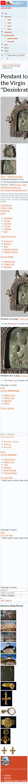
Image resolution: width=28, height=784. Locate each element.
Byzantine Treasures (12, 38)
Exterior (9, 26)
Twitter (7, 220)
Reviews (7, 243)
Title (6, 464)
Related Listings (11, 249)
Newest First (9, 261)
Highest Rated (10, 473)
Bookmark (5, 210)
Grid (6, 477)
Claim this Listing (8, 236)
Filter (3, 387)
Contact (7, 775)
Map (6, 246)
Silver (3, 176)
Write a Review (7, 408)
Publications (6, 205)
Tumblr (7, 226)
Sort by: (7, 256)
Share (3, 213)
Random (7, 267)
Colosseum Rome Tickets (15, 780)
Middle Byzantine (15, 176)
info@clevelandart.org (11, 187)
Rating (7, 403)
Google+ (7, 223)
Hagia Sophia (7, 16)
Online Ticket (7, 208)
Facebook (8, 218)
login (15, 323)
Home (4, 64)
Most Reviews (10, 470)
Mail (6, 231)
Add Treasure (10, 41)
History (9, 20)
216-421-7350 (20, 184)
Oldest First (9, 264)
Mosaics (9, 29)
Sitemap (7, 778)
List (2, 477)
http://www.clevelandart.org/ (14, 190)
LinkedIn (7, 229)
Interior (9, 23)
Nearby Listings (11, 252)
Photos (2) (8, 241)
